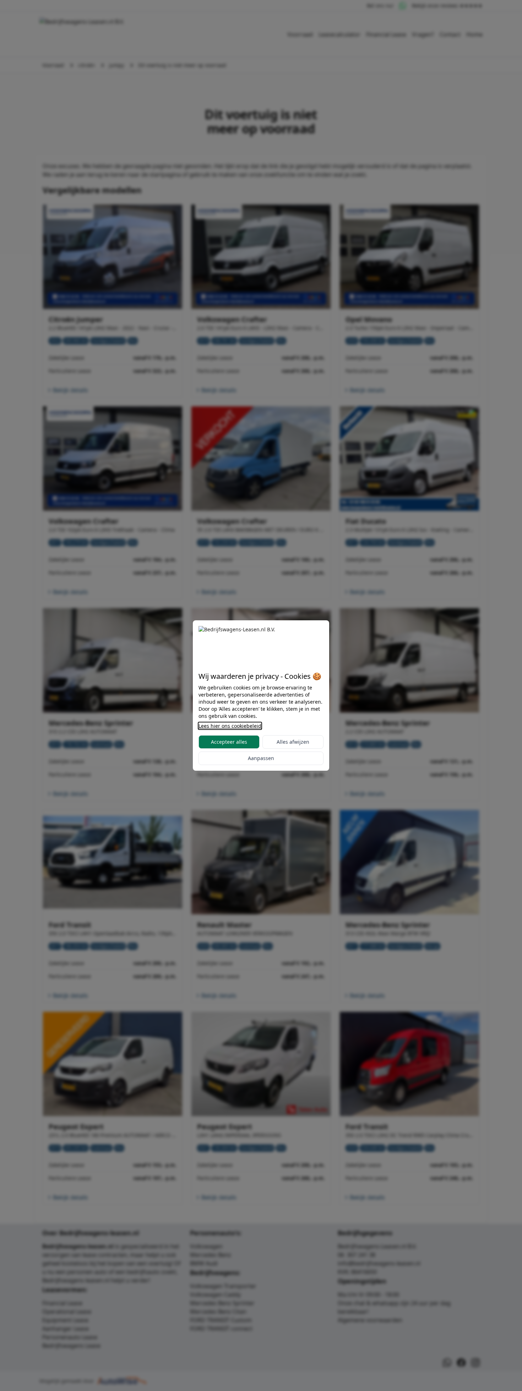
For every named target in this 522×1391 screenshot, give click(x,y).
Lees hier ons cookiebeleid (230, 725)
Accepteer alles (229, 741)
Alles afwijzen (293, 741)
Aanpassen (261, 758)
